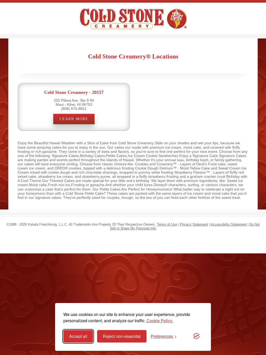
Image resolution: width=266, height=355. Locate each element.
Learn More (73, 119)
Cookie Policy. (160, 321)
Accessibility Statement (229, 224)
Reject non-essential (122, 336)
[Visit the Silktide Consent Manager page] (196, 336)
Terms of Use (167, 224)
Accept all (78, 336)
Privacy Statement (194, 224)
